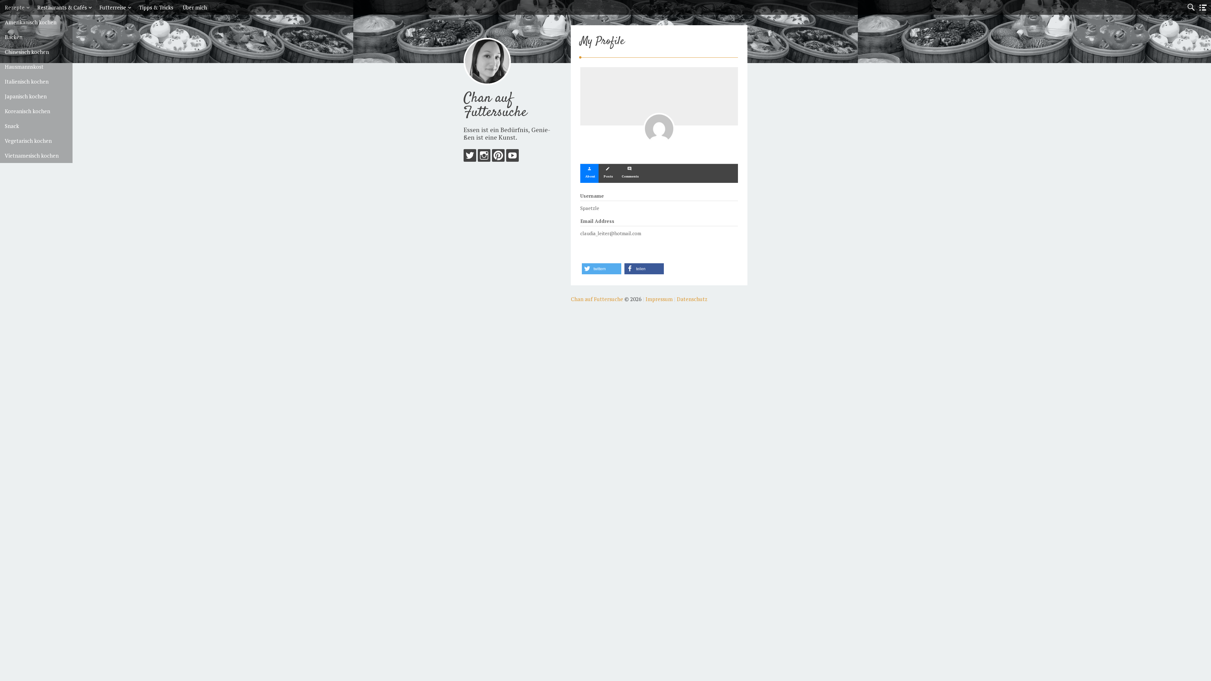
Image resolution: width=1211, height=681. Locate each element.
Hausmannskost (24, 66)
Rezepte (15, 7)
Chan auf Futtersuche (495, 105)
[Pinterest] (498, 157)
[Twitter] (470, 157)
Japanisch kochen (26, 96)
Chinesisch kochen (27, 51)
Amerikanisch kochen (30, 22)
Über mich (195, 7)
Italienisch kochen (27, 81)
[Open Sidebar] (1203, 7)
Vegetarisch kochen (28, 140)
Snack (12, 126)
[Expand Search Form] (1191, 7)
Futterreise (112, 7)
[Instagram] (484, 157)
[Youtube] (512, 157)
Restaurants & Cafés (62, 7)
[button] (601, 268)
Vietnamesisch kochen (32, 155)
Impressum (659, 299)
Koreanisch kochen (27, 111)
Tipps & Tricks (156, 7)
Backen (13, 37)
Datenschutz (692, 299)
